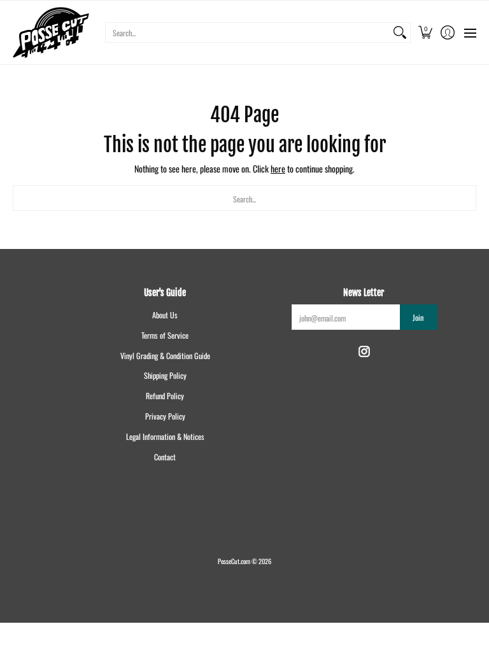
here (278, 168)
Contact (165, 457)
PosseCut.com (234, 561)
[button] (425, 32)
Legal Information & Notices (165, 436)
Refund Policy (165, 396)
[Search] (400, 32)
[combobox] (248, 32)
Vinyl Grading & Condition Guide (165, 356)
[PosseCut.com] (51, 32)
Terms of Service (164, 335)
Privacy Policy (165, 416)
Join (418, 317)
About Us (165, 315)
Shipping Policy (165, 375)
